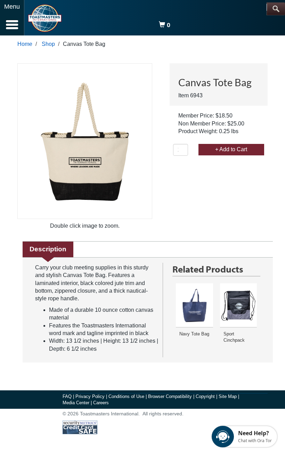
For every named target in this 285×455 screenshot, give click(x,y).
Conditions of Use (127, 396)
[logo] (45, 18)
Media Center (77, 402)
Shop (48, 44)
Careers (101, 402)
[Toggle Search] (276, 8)
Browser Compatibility (170, 396)
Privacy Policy (90, 396)
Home (24, 44)
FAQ (68, 396)
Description (48, 249)
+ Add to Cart (231, 149)
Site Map (228, 396)
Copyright (206, 396)
